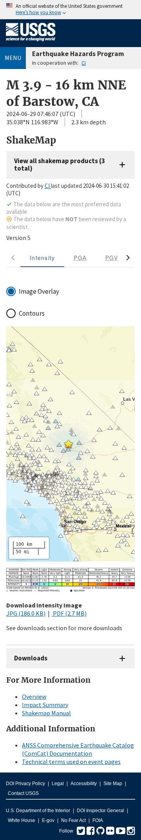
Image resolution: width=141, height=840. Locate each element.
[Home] (31, 43)
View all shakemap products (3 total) (59, 164)
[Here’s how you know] (70, 9)
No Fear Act (73, 820)
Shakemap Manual (46, 713)
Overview (34, 696)
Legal (58, 783)
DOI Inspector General (100, 810)
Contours (32, 313)
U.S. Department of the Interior (38, 810)
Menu (13, 58)
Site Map (112, 783)
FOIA (97, 820)
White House (21, 820)
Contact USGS (23, 793)
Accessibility (83, 783)
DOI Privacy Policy (25, 783)
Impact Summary (45, 705)
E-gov (48, 820)
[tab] (42, 257)
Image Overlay (39, 291)
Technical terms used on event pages (71, 761)
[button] (68, 444)
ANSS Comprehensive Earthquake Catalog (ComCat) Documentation (78, 749)
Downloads (30, 658)
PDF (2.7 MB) (69, 613)
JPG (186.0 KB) (25, 613)
